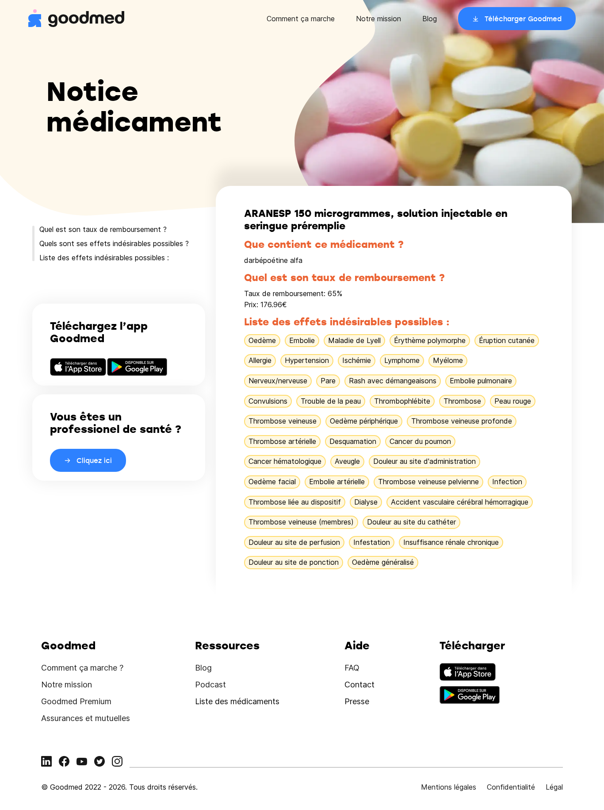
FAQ (351, 667)
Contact (359, 684)
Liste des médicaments (237, 701)
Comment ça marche (301, 18)
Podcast (210, 684)
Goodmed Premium (76, 701)
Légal (554, 787)
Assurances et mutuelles (85, 718)
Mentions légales (448, 787)
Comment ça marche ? (82, 667)
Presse (356, 701)
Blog (429, 18)
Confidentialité (511, 787)
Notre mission (378, 18)
